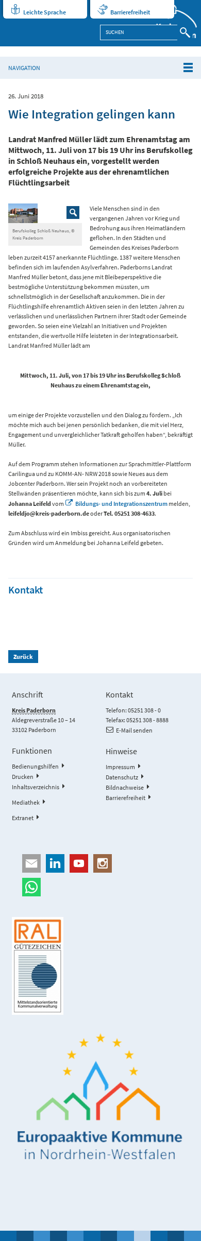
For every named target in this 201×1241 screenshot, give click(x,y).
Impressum (120, 767)
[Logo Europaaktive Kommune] (100, 1097)
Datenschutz (122, 777)
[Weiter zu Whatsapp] (100, 887)
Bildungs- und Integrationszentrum (121, 503)
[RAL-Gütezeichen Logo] (100, 966)
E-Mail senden (134, 730)
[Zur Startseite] (171, 23)
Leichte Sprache (44, 12)
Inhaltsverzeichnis (35, 787)
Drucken (23, 776)
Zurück (23, 656)
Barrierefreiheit (130, 12)
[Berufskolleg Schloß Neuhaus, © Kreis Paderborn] (45, 213)
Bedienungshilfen (35, 766)
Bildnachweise (125, 787)
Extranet (23, 818)
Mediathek (26, 802)
